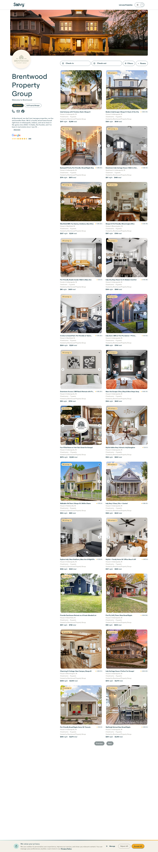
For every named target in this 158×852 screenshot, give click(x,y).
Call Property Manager (33, 105)
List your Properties (126, 5)
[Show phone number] (13, 111)
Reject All (124, 846)
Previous (99, 743)
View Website (18, 105)
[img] (70, 73)
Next (110, 743)
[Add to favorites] (99, 73)
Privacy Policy (66, 849)
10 (96, 107)
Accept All (138, 846)
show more (17, 129)
